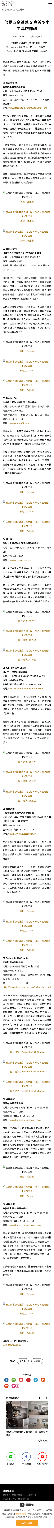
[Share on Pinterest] (28, 1380)
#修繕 (37, 1361)
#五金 (23, 1361)
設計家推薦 (8, 1491)
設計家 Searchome (8, 4)
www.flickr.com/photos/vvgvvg (25, 1119)
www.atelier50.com (19, 423)
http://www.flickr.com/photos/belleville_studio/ (28, 987)
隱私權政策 (20, 1513)
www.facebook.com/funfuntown (26, 688)
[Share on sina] (6, 1386)
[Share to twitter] (36, 1380)
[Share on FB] (6, 1380)
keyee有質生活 (30, 1495)
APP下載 (6, 1495)
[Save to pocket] (21, 1380)
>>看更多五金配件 (12, 1345)
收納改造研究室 (9, 1499)
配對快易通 (17, 1495)
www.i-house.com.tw (20, 560)
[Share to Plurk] (43, 1380)
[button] (39, 1398)
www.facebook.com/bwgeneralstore (28, 107)
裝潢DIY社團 (23, 1499)
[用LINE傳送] (13, 1380)
